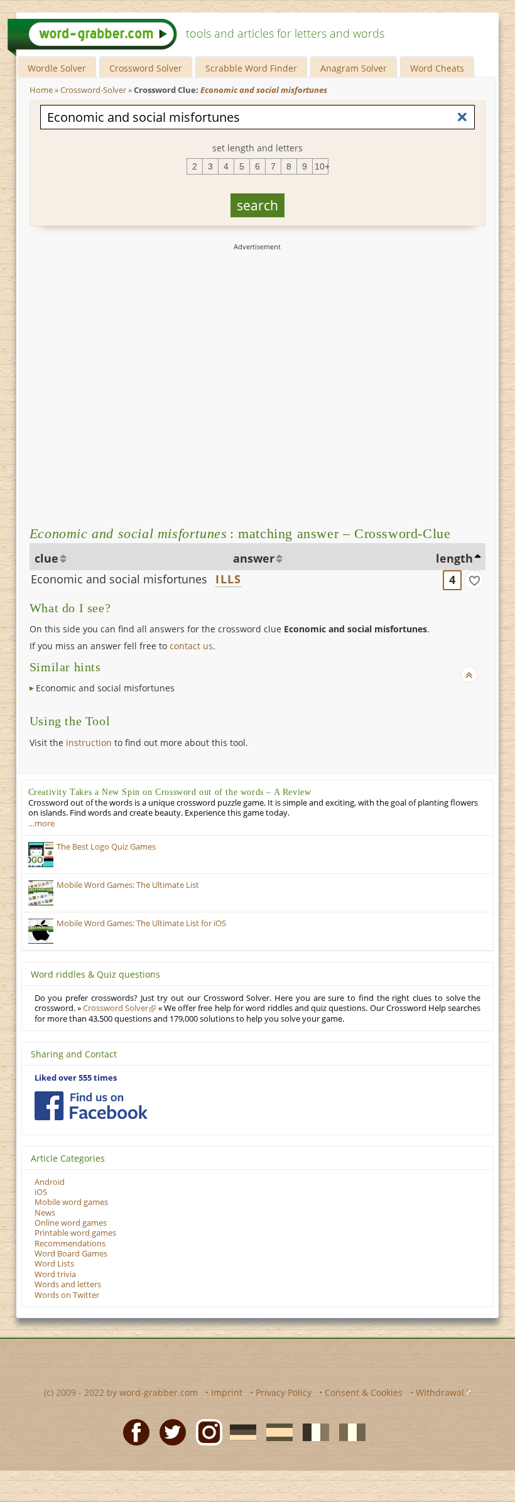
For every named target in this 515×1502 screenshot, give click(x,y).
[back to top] (469, 674)
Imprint (226, 1392)
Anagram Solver (353, 68)
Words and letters (68, 1284)
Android (50, 1182)
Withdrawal (440, 1392)
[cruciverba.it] (349, 1431)
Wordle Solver (57, 68)
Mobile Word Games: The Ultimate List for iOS (141, 923)
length (454, 558)
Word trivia (55, 1274)
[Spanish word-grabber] (276, 1431)
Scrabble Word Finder (251, 68)
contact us (191, 646)
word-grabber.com (158, 1392)
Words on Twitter (67, 1295)
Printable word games (75, 1233)
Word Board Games (71, 1253)
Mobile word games (71, 1202)
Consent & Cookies (364, 1392)
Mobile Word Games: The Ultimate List (128, 885)
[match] (474, 580)
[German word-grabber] (239, 1431)
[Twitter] (169, 1431)
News (45, 1213)
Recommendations (70, 1243)
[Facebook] (132, 1431)
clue (46, 558)
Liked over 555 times (76, 1077)
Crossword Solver (145, 68)
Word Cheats (437, 68)
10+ (321, 166)
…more (41, 823)
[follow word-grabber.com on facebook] (91, 1105)
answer (253, 558)
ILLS (228, 578)
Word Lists (54, 1263)
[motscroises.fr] (312, 1431)
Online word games (71, 1223)
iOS (41, 1192)
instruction (89, 742)
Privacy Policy (284, 1392)
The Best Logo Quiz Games (106, 846)
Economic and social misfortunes (119, 578)
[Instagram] (205, 1431)
